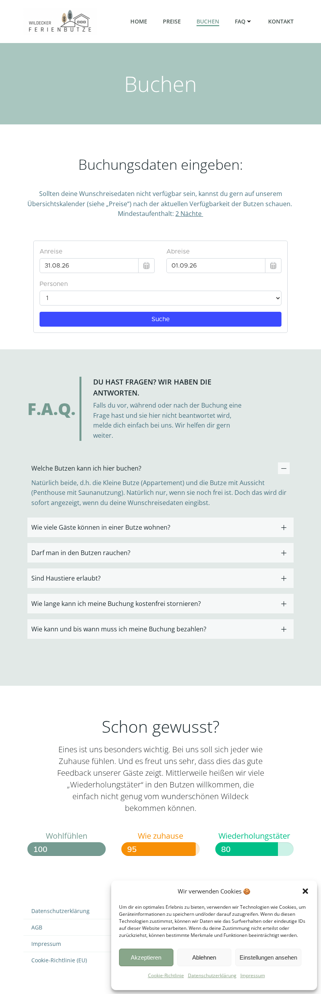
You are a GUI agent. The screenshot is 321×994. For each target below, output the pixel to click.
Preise (172, 21)
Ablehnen (204, 957)
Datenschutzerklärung (212, 975)
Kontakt (281, 21)
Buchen (208, 21)
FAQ (240, 21)
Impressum (252, 975)
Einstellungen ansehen (268, 957)
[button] (305, 891)
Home (138, 21)
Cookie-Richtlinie (166, 975)
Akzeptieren (146, 957)
